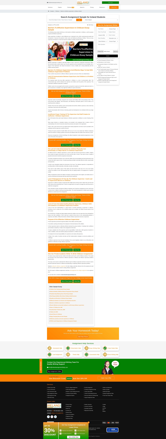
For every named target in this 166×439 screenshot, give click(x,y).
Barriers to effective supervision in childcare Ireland (71, 11)
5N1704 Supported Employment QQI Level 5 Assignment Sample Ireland (107, 78)
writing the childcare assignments (59, 266)
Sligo (104, 406)
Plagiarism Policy (69, 416)
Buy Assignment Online (54, 371)
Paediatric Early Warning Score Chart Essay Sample (61, 293)
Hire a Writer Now (73, 437)
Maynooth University (89, 410)
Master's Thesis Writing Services (73, 391)
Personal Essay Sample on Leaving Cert (106, 58)
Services (50, 7)
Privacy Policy (69, 404)
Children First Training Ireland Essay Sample (60, 289)
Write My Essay (51, 397)
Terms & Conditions (70, 414)
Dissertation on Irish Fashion (104, 62)
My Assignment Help (52, 395)
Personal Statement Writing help (91, 395)
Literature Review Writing (71, 393)
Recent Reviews (40, 366)
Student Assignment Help (108, 393)
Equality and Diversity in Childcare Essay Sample (61, 298)
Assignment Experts (70, 395)
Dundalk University (88, 408)
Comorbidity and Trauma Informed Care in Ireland (107, 73)
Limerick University (88, 406)
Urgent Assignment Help (90, 397)
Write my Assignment (107, 387)
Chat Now (77, 96)
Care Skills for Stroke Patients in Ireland (106, 75)
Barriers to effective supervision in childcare (60, 302)
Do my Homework (51, 389)
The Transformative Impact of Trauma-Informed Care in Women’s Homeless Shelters (108, 70)
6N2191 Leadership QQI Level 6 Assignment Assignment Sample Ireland (107, 81)
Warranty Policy (69, 418)
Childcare (57, 11)
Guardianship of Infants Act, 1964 (57, 309)
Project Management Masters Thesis (105, 60)
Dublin (104, 404)
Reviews (70, 7)
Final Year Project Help (108, 395)
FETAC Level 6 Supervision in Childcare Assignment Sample (63, 321)
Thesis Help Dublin (88, 391)
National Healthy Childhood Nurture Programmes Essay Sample (64, 291)
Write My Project (106, 391)
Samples (52, 11)
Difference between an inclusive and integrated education (63, 300)
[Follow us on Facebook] (48, 416)
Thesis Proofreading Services (91, 393)
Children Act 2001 (54, 311)
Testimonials (68, 406)
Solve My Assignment (70, 389)
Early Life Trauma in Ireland (104, 67)
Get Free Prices (83, 336)
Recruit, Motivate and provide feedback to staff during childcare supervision (67, 305)
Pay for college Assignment (71, 387)
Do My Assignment (88, 387)
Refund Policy (69, 412)
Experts (60, 7)
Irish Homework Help (52, 391)
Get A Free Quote (67, 96)
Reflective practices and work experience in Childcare (62, 318)
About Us (82, 7)
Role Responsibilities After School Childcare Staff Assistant (63, 296)
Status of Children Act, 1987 (56, 307)
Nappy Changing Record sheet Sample (58, 316)
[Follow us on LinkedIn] (55, 416)
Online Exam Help (51, 387)
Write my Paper (106, 389)
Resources (101, 7)
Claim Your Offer (106, 378)
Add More (116, 51)
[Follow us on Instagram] (52, 416)
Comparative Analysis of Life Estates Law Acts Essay (107, 65)
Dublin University (88, 404)
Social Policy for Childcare (56, 314)
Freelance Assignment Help (90, 389)
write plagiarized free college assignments (78, 270)
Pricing (92, 7)
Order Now (110, 2)
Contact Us (68, 410)
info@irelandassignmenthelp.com (55, 2)
